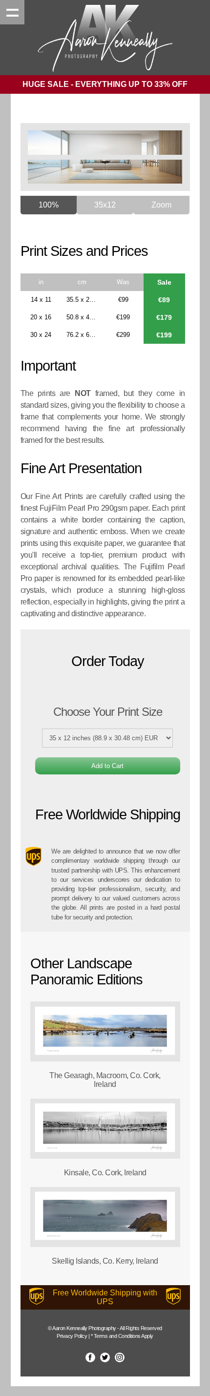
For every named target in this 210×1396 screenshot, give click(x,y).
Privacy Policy (72, 1336)
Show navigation (12, 12)
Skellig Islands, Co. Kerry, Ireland (105, 1261)
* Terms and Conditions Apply (122, 1336)
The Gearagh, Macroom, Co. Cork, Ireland (105, 1079)
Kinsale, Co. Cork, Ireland (105, 1172)
